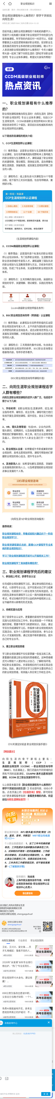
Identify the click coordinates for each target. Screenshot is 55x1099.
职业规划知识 (35, 10)
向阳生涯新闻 (8, 940)
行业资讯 (22, 940)
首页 (13, 10)
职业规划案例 (37, 940)
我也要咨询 (28, 893)
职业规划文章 (22, 10)
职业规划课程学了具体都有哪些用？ (20, 563)
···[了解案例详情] (16, 866)
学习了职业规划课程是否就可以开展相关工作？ (26, 555)
